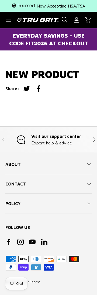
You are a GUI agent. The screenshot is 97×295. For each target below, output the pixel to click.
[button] (88, 20)
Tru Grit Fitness (29, 282)
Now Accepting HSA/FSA (60, 5)
